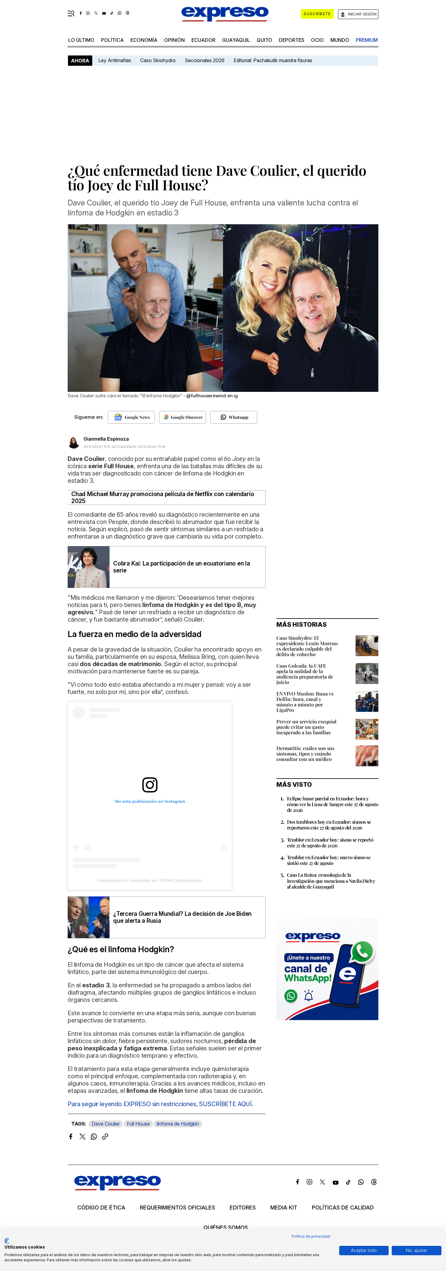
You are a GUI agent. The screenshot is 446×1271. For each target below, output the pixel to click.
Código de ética (101, 1207)
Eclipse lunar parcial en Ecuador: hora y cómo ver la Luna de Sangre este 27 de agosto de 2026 (332, 804)
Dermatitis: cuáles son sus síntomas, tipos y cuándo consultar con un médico (305, 753)
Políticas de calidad (343, 1207)
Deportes (291, 40)
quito (264, 40)
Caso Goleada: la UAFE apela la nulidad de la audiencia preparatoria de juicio (304, 673)
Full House (138, 1124)
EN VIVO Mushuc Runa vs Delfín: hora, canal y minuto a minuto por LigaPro (304, 701)
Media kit (283, 1207)
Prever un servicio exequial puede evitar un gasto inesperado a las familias (306, 727)
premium (367, 40)
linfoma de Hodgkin (178, 1124)
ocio (317, 40)
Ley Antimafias (114, 60)
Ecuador (203, 40)
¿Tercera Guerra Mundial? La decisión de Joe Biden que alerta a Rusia (182, 917)
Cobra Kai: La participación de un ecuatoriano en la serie (181, 567)
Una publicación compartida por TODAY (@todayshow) (150, 880)
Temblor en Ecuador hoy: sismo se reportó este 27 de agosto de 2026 (330, 842)
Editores (243, 1207)
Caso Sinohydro (158, 60)
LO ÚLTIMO (81, 40)
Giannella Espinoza (106, 438)
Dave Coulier (106, 1124)
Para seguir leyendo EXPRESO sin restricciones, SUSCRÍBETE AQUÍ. (160, 1104)
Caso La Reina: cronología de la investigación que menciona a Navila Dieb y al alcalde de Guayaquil (331, 880)
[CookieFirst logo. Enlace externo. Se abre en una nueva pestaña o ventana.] (7, 1241)
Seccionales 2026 (205, 60)
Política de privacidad (311, 1236)
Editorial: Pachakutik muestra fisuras (273, 60)
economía (143, 40)
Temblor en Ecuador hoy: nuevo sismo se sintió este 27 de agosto (328, 860)
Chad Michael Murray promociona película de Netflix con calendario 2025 (162, 498)
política (112, 40)
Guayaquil (236, 40)
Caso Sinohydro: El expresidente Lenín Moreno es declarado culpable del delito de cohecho (307, 646)
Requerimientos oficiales (177, 1207)
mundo (339, 40)
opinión (174, 40)
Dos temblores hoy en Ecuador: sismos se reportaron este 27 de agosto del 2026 (329, 825)
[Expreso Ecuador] (117, 1188)
